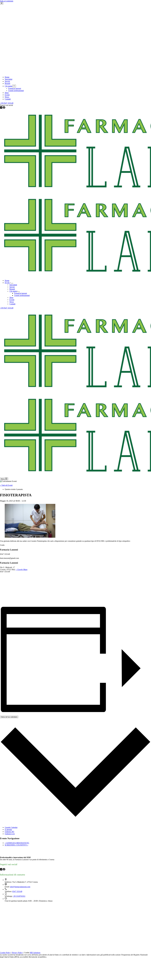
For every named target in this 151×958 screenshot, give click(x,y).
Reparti (12, 289)
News (11, 302)
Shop (11, 298)
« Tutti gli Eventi (6, 485)
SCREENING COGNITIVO (16, 845)
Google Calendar (11, 827)
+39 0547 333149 (6, 308)
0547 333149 (17, 891)
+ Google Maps (21, 569)
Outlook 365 (9, 832)
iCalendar (8, 830)
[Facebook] (4, 870)
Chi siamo (13, 291)
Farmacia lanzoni (20, 293)
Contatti (12, 304)
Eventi (11, 300)
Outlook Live (10, 834)
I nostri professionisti (22, 295)
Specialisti (13, 285)
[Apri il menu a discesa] (12, 283)
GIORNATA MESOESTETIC (17, 843)
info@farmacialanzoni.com (20, 887)
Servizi (12, 287)
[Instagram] (1, 870)
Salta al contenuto (6, 1)
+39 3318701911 (19, 896)
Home (7, 281)
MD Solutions (35, 953)
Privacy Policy (17, 953)
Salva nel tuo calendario (9, 717)
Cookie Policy (5, 953)
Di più (7, 283)
